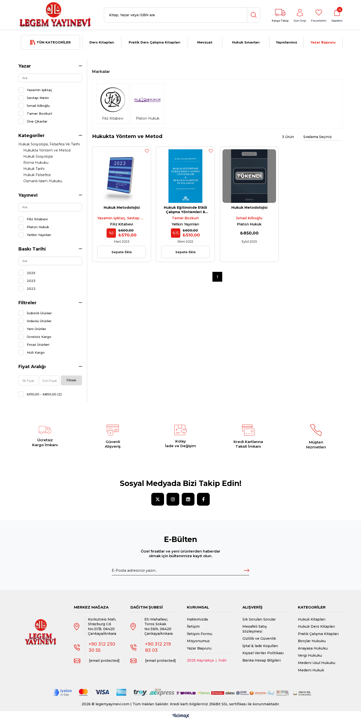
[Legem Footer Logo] (40, 627)
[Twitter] (157, 499)
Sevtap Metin (38, 98)
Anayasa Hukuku (313, 648)
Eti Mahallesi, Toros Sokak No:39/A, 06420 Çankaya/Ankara (158, 626)
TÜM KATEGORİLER (54, 42)
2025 (31, 273)
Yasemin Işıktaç (39, 90)
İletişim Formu (199, 634)
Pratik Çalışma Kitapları (318, 634)
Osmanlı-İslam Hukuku (42, 181)
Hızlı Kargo (36, 352)
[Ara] (253, 15)
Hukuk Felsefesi (37, 175)
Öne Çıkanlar (37, 121)
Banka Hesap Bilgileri (261, 660)
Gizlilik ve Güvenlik (259, 638)
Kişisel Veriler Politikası (263, 653)
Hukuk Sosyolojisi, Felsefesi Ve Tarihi (49, 144)
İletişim (193, 626)
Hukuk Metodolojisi (122, 207)
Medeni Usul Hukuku (316, 663)
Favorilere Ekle (147, 151)
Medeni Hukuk (311, 670)
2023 (31, 281)
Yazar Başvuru (323, 42)
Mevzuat (204, 42)
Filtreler (27, 302)
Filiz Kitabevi (37, 219)
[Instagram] (173, 499)
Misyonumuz (198, 641)
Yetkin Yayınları (39, 235)
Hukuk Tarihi (33, 168)
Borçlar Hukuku (312, 641)
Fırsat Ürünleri (38, 344)
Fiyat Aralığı (32, 366)
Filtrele (71, 380)
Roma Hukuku (35, 162)
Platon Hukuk (38, 227)
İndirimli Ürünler (39, 313)
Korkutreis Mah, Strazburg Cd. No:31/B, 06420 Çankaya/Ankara (102, 626)
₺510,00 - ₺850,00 (44, 394)
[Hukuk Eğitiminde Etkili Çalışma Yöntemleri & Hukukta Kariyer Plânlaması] (185, 176)
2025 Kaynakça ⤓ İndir (207, 660)
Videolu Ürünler (39, 321)
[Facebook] (203, 499)
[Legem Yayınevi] (55, 15)
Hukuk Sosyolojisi (38, 156)
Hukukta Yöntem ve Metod (46, 150)
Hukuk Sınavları (246, 42)
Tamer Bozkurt (39, 113)
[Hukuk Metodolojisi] (121, 176)
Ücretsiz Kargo (39, 337)
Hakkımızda (197, 619)
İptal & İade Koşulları (260, 646)
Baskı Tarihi (32, 249)
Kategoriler (31, 135)
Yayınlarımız (286, 42)
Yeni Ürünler (36, 329)
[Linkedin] (188, 499)
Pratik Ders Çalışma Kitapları (154, 42)
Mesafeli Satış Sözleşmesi (254, 629)
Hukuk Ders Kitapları (316, 626)
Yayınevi (28, 195)
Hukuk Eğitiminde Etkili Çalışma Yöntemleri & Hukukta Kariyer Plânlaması (185, 209)
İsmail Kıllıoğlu (38, 106)
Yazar (24, 66)
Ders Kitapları (101, 42)
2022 (31, 289)
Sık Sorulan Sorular (259, 619)
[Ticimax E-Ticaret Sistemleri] (180, 716)
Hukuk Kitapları (311, 619)
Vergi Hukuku (310, 655)
